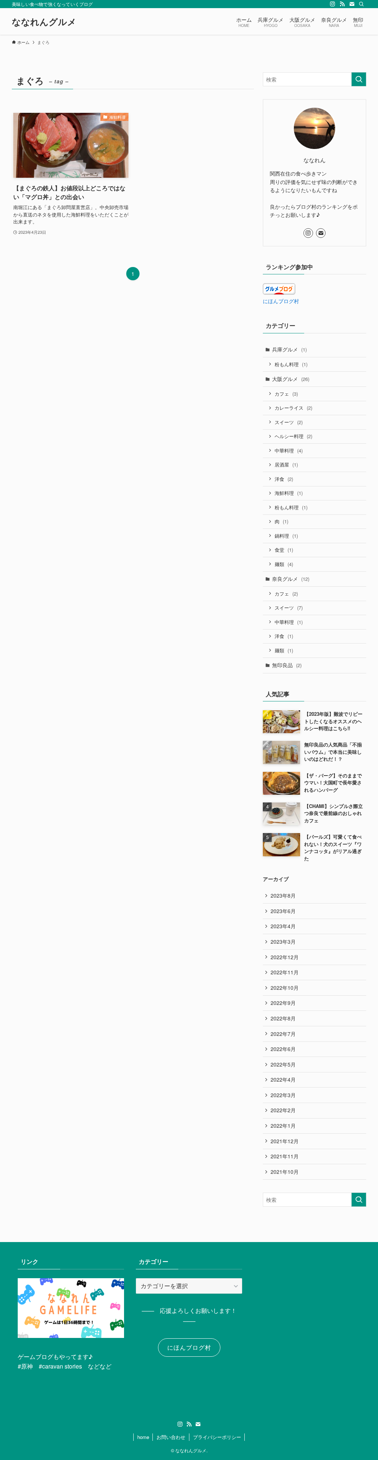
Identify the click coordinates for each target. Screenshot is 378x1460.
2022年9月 (283, 1002)
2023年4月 (283, 926)
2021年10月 (285, 1171)
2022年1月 (283, 1125)
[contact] (352, 4)
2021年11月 (285, 1156)
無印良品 (287, 665)
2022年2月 (283, 1110)
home (143, 1436)
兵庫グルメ (289, 349)
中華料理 (289, 450)
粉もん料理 (291, 364)
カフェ (286, 393)
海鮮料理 (289, 492)
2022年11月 (285, 972)
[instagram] (332, 4)
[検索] (361, 4)
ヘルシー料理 (293, 436)
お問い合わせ (171, 1436)
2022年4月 (283, 1079)
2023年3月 (283, 941)
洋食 (284, 478)
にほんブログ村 (281, 301)
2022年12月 (285, 957)
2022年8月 (283, 1018)
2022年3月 (283, 1095)
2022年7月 (283, 1033)
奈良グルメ (290, 578)
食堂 (284, 549)
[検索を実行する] (358, 79)
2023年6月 (283, 911)
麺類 (284, 564)
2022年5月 (283, 1064)
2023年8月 (283, 895)
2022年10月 (285, 987)
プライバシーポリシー (217, 1436)
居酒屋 (286, 464)
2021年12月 (285, 1141)
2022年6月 (283, 1048)
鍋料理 (286, 535)
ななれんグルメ (44, 21)
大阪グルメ (290, 378)
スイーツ (289, 422)
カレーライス (293, 407)
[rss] (342, 4)
